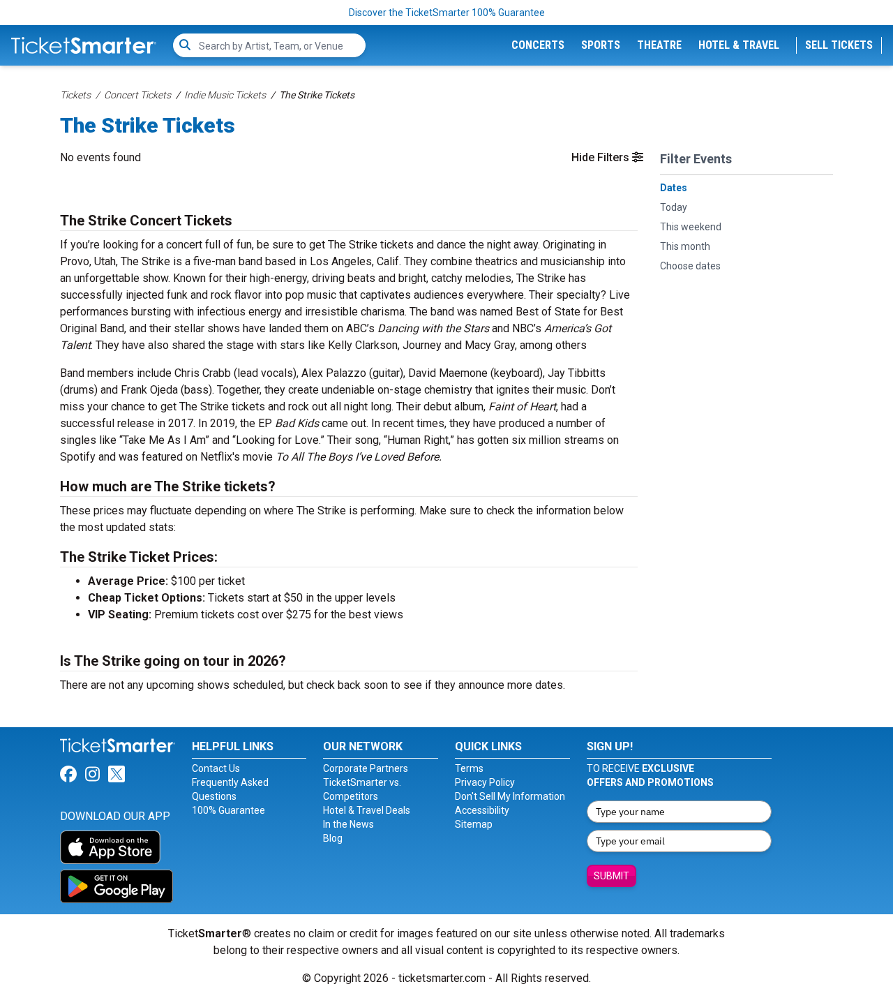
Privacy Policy (485, 782)
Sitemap (474, 824)
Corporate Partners (365, 768)
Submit (611, 875)
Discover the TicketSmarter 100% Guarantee (447, 12)
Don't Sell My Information (510, 796)
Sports (600, 45)
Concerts (537, 45)
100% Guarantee (228, 810)
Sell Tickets (839, 45)
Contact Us (216, 768)
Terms (469, 768)
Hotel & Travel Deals (366, 810)
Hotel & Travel (738, 45)
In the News (348, 824)
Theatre (659, 45)
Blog (333, 838)
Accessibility (482, 810)
